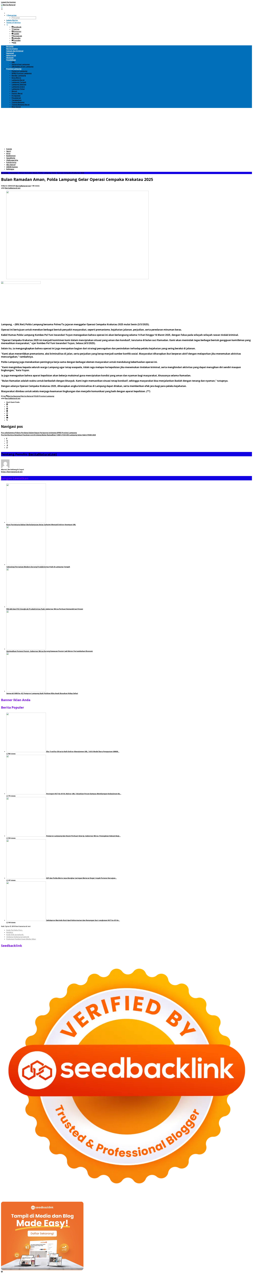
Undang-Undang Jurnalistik (17, 937)
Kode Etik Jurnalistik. (15, 935)
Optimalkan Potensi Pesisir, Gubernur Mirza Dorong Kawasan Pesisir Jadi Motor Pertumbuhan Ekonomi (49, 651)
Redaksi (9, 932)
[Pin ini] (7, 443)
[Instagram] (7, 413)
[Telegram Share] (7, 445)
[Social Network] (7, 25)
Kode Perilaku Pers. (14, 930)
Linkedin (16, 38)
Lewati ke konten (8, 2)
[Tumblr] (7, 411)
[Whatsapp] (7, 448)
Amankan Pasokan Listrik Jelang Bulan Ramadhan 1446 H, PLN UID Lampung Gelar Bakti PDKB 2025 (48, 435)
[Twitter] (7, 407)
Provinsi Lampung (46, 396)
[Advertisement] (126, 128)
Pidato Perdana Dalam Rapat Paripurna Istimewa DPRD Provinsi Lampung (39, 433)
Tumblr (16, 34)
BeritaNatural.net (42, 454)
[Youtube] (7, 418)
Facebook (17, 27)
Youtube (17, 40)
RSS (14, 43)
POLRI (36, 396)
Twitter (16, 29)
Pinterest (17, 31)
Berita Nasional (14, 396)
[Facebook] (7, 404)
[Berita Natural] (8, 5)
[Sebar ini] (6, 439)
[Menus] (2, 7)
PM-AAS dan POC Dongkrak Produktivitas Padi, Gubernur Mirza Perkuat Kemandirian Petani (44, 609)
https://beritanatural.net (12, 472)
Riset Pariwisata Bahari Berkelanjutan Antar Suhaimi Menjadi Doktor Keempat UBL (41, 524)
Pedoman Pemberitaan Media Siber (21, 939)
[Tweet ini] (7, 441)
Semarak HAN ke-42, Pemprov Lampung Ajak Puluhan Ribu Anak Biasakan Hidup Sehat (42, 693)
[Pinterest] (7, 409)
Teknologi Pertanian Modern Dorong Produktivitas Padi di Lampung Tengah (38, 567)
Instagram (17, 36)
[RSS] (7, 420)
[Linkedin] (7, 416)
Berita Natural (27, 396)
